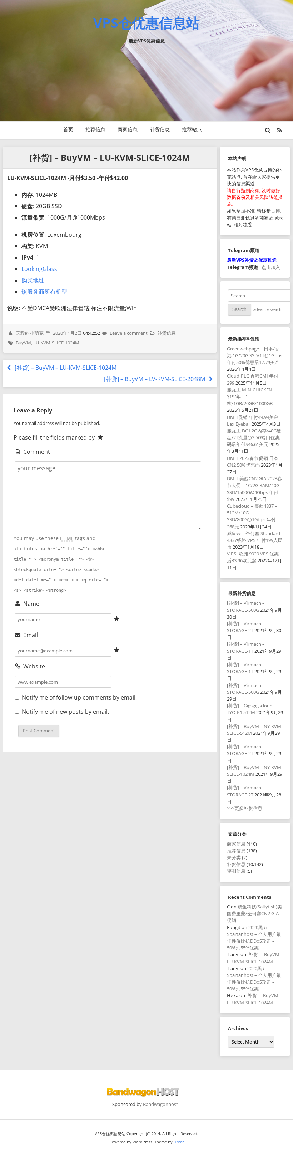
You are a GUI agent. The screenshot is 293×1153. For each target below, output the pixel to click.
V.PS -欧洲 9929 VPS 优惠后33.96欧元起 (253, 557)
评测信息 (236, 871)
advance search (267, 309)
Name (30, 604)
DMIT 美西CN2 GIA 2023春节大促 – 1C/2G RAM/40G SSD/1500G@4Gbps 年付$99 (254, 488)
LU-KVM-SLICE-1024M (56, 342)
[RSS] (279, 130)
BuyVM (23, 342)
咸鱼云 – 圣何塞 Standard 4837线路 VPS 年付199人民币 (255, 540)
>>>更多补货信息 (244, 808)
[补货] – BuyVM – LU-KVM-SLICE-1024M (64, 367)
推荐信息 (95, 129)
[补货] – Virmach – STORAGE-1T (246, 647)
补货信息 (160, 129)
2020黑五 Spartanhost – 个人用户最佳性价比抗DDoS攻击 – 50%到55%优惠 (254, 937)
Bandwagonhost (160, 1104)
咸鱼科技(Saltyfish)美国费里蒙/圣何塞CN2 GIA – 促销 (254, 913)
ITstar (179, 1141)
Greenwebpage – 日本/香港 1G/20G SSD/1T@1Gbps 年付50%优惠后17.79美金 (254, 355)
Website (33, 666)
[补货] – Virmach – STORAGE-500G (246, 606)
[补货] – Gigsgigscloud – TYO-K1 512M (251, 709)
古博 (275, 210)
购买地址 (32, 280)
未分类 (234, 857)
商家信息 (128, 129)
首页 (68, 129)
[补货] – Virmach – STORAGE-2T (246, 627)
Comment (36, 452)
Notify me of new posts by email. (65, 712)
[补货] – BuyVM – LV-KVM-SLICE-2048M (155, 379)
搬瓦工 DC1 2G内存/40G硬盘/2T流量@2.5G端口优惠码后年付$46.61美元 (254, 437)
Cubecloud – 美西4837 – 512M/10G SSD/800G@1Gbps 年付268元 (252, 516)
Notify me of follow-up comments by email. (79, 697)
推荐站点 (192, 129)
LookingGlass (39, 269)
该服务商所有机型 (44, 292)
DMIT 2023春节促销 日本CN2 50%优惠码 (252, 461)
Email (30, 635)
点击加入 (271, 267)
